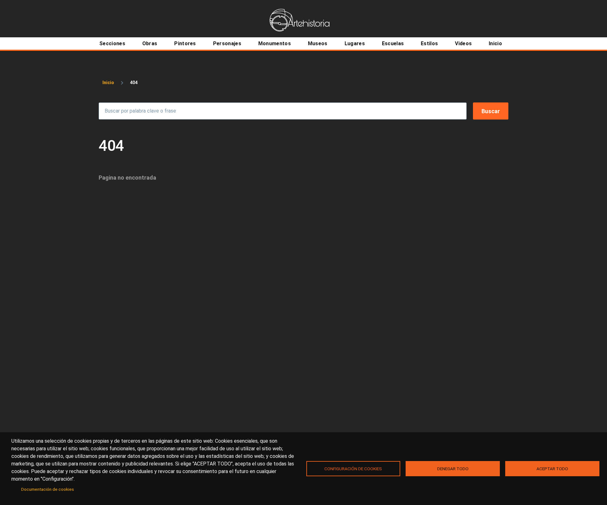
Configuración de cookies (353, 468)
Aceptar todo (552, 468)
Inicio (108, 82)
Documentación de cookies (47, 489)
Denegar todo (453, 468)
